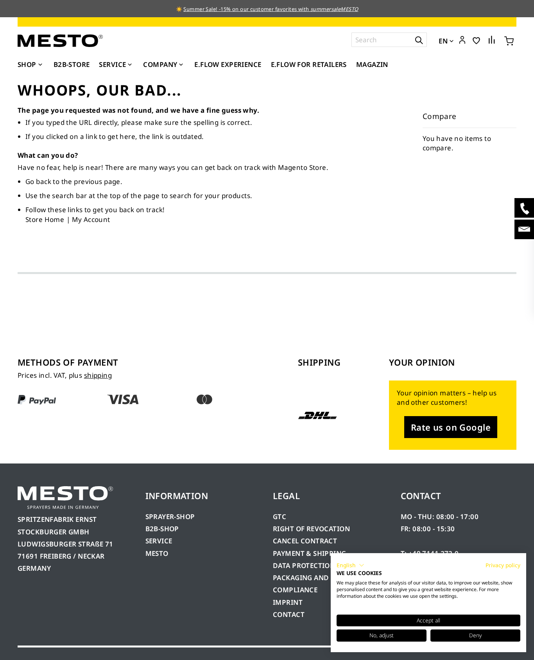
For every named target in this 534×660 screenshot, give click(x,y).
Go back (38, 181)
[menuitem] (31, 64)
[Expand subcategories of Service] (130, 65)
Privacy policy (503, 565)
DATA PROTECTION (304, 565)
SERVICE (158, 540)
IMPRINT (288, 602)
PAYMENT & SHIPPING (309, 553)
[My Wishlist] (476, 40)
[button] (462, 40)
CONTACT (289, 614)
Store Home (44, 219)
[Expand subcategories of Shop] (40, 65)
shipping (98, 375)
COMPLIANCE (295, 589)
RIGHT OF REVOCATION (311, 528)
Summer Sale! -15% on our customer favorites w (242, 9)
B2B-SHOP (162, 528)
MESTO (156, 553)
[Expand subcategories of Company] (181, 65)
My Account (91, 219)
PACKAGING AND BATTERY (317, 577)
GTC (279, 516)
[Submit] (419, 39)
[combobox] (389, 39)
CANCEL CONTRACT (305, 540)
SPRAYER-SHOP (170, 516)
